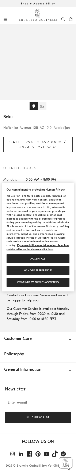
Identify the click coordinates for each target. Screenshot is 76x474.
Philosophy (14, 354)
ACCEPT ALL (38, 258)
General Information (22, 369)
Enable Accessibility (38, 3)
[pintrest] (38, 454)
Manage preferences (38, 270)
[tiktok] (55, 454)
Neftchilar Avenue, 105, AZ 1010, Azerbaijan (36, 128)
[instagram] (12, 454)
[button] (66, 464)
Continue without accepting (38, 282)
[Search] (63, 19)
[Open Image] (42, 106)
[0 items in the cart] (71, 19)
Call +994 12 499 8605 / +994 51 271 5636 (38, 144)
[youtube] (46, 454)
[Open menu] (5, 19)
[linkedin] (21, 454)
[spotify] (63, 454)
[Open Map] (34, 106)
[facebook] (29, 454)
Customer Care (18, 338)
